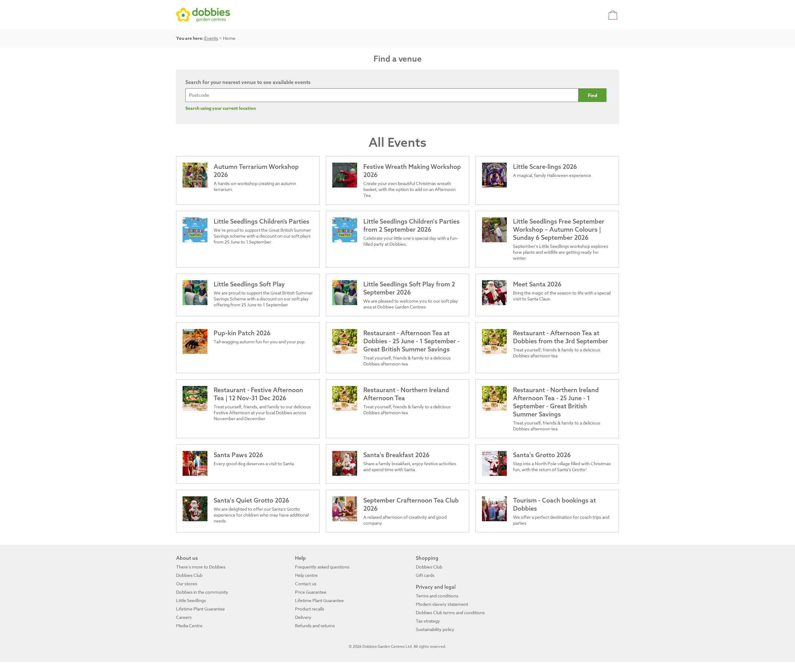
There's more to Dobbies (200, 567)
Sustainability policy (435, 629)
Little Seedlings (191, 600)
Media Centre (189, 626)
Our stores (186, 584)
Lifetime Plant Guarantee (200, 609)
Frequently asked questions (322, 567)
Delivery (303, 617)
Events (211, 38)
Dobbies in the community (202, 592)
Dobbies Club (189, 575)
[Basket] (613, 15)
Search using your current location (220, 108)
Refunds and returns (315, 626)
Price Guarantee (310, 592)
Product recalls (309, 609)
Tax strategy (428, 621)
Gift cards (425, 575)
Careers (184, 617)
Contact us (305, 584)
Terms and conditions (437, 596)
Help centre (306, 575)
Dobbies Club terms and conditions (450, 612)
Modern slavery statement (442, 604)
